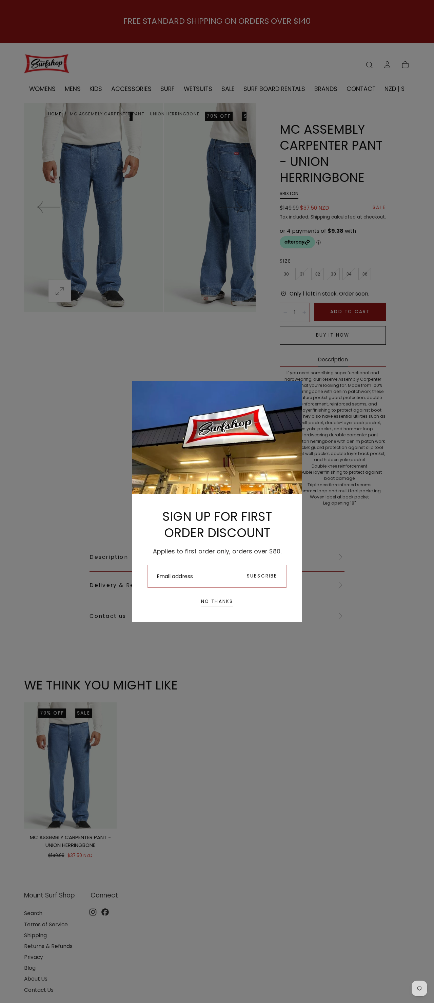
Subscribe (262, 576)
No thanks (217, 601)
